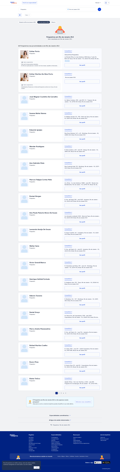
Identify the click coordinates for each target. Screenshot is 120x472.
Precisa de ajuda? (104, 438)
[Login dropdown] (107, 2)
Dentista (53, 440)
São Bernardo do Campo (34, 443)
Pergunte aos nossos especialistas (81, 443)
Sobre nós (102, 437)
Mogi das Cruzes (33, 447)
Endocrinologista (55, 441)
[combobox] (42, 9)
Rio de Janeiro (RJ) (43, 22)
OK (36, 467)
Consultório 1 (68, 51)
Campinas (31, 438)
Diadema (31, 449)
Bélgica (63, 456)
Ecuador (77, 456)
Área (74, 438)
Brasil (86, 456)
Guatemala (82, 456)
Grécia (59, 456)
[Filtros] (19, 15)
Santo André (32, 444)
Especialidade (76, 440)
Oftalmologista (55, 447)
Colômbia (72, 456)
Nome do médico (77, 437)
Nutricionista (54, 446)
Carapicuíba (32, 450)
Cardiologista (54, 437)
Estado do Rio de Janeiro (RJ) (27, 22)
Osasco (30, 441)
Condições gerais (106, 468)
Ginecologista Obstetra (57, 444)
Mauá (30, 446)
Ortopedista (54, 449)
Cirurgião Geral (55, 438)
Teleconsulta (103, 440)
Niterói (53, 22)
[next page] (66, 393)
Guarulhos (31, 440)
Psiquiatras (56, 425)
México (67, 456)
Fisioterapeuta (54, 450)
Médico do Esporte (55, 443)
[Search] (99, 9)
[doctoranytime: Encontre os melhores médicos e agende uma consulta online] (51, 425)
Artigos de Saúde (77, 441)
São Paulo (31, 437)
